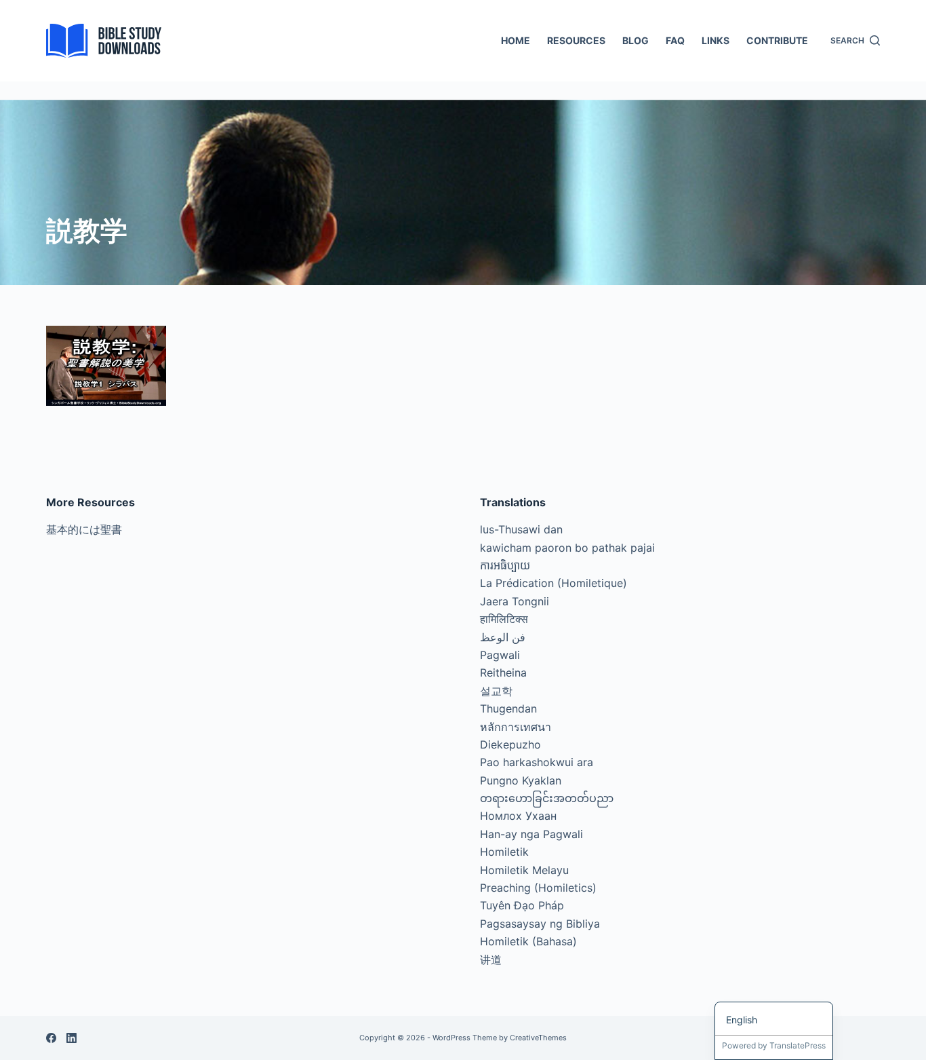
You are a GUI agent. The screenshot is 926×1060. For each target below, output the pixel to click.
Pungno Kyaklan (520, 780)
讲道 (491, 959)
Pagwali (500, 655)
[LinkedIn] (71, 1038)
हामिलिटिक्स (504, 619)
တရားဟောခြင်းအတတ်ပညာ (546, 798)
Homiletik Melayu (524, 870)
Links (715, 40)
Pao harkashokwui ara (536, 762)
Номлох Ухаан (518, 815)
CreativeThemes (538, 1037)
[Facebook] (51, 1038)
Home (515, 40)
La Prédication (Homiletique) (553, 583)
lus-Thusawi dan (521, 529)
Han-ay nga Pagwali (531, 834)
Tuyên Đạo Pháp (522, 905)
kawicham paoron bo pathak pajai (567, 547)
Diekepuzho (510, 744)
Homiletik (504, 851)
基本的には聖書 (84, 529)
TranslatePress (797, 1045)
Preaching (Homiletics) (538, 887)
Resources (576, 40)
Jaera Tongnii (514, 601)
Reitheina (503, 672)
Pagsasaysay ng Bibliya (540, 923)
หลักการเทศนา (515, 727)
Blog (635, 40)
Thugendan (508, 708)
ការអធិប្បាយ (505, 565)
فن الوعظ (502, 637)
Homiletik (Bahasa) (528, 941)
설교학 (496, 691)
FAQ (675, 40)
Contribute (777, 40)
